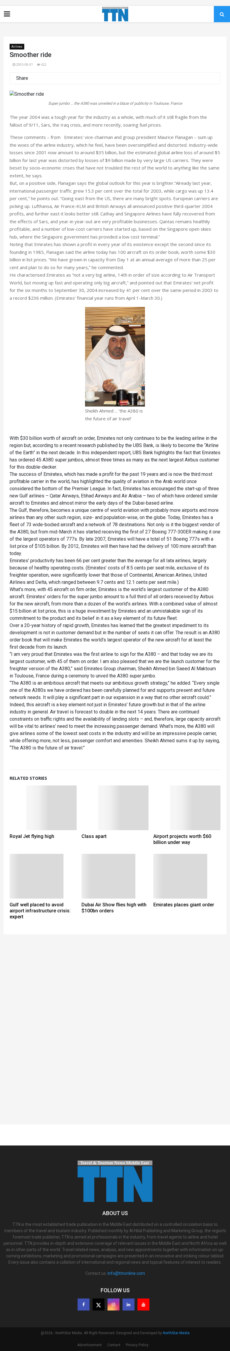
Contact (113, 1345)
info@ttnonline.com (126, 1273)
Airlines (16, 46)
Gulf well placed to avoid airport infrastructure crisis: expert (40, 911)
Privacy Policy (137, 1345)
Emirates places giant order (183, 905)
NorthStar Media (176, 1333)
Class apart (94, 836)
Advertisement (89, 1345)
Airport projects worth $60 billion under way (182, 839)
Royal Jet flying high (32, 836)
